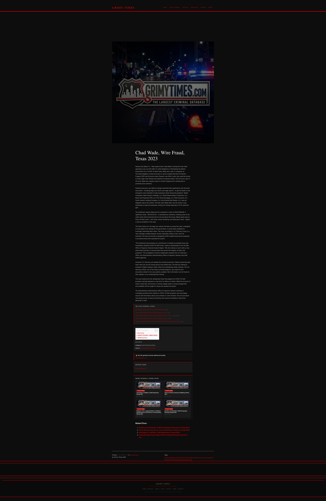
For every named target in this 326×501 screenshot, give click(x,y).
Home (144, 489)
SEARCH (203, 7)
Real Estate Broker (174, 460)
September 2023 (186, 460)
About (163, 489)
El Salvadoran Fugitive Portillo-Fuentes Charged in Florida (151, 318)
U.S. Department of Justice (147, 348)
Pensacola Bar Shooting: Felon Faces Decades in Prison (151, 312)
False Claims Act (181, 457)
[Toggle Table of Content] (155, 330)
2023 (166, 457)
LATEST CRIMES (174, 7)
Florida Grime (134, 455)
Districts (150, 489)
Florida (190, 457)
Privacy (168, 489)
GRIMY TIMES (123, 8)
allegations (172, 457)
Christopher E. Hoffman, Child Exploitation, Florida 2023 (159, 432)
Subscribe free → (141, 358)
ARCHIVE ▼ (194, 7)
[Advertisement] (163, 29)
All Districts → (140, 368)
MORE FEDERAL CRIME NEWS (147, 335)
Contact (180, 489)
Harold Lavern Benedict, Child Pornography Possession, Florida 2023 (164, 427)
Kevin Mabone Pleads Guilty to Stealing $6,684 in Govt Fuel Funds (154, 315)
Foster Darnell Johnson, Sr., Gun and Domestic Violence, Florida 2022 (164, 430)
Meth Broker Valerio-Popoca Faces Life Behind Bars (150, 309)
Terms (174, 489)
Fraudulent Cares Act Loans (202, 457)
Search (157, 489)
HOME (165, 7)
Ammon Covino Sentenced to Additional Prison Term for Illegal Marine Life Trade (158, 321)
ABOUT (210, 7)
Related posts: (142, 338)
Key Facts (141, 333)
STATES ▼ (185, 7)
